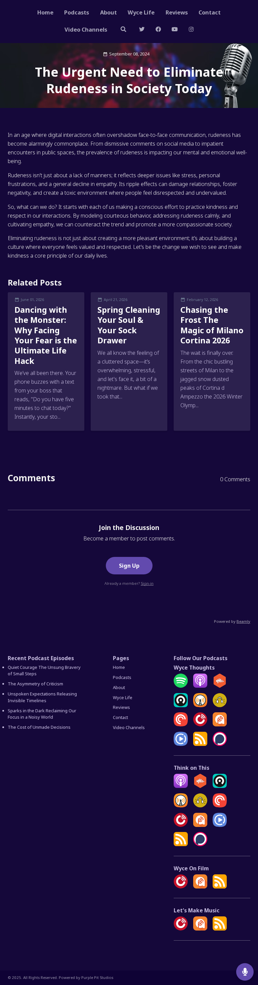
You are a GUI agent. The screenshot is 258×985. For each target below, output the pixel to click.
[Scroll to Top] (245, 950)
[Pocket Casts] (181, 725)
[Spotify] (181, 686)
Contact (210, 12)
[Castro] (181, 706)
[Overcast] (200, 706)
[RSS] (200, 744)
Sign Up (129, 565)
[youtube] (174, 30)
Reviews (177, 12)
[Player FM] (200, 725)
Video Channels (85, 29)
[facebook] (158, 30)
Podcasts (76, 12)
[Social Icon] (191, 30)
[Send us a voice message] (245, 972)
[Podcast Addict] (220, 725)
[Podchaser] (220, 744)
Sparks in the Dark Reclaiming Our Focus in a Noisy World (42, 714)
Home (45, 12)
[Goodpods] (220, 706)
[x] (142, 30)
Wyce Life (141, 12)
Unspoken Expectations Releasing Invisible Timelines (42, 697)
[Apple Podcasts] (200, 686)
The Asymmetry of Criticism (35, 684)
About (108, 12)
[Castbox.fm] (220, 686)
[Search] (123, 30)
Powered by (232, 621)
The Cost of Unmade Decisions (39, 727)
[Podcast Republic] (181, 744)
